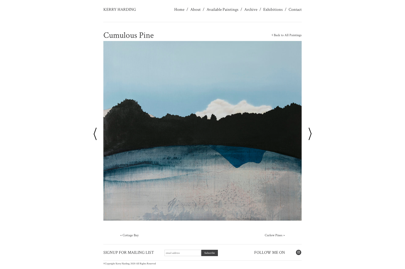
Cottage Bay (131, 235)
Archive (250, 9)
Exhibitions (273, 9)
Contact (295, 9)
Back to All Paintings (287, 35)
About (195, 9)
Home (179, 9)
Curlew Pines (273, 235)
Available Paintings (222, 9)
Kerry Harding (119, 9)
